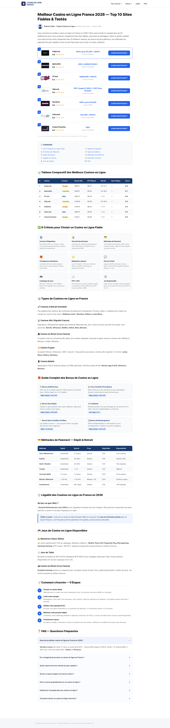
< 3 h (103, 196)
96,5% (89, 212)
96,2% (89, 196)
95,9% (89, 201)
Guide (138, 4)
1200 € (76, 217)
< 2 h (103, 217)
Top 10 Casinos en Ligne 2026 (54, 149)
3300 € (77, 207)
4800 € (77, 212)
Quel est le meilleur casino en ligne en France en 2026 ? (61, 640)
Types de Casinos (93, 152)
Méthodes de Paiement (95, 155)
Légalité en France (49, 158)
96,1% (89, 186)
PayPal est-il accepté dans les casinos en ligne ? (59, 690)
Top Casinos (116, 4)
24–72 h (104, 186)
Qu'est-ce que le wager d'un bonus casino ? (57, 674)
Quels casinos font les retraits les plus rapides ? (58, 666)
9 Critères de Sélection (51, 152)
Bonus (129, 4)
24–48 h (104, 191)
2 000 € (77, 201)
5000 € (77, 191)
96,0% (89, 191)
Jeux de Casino (48, 161)
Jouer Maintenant (119, 53)
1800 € (76, 186)
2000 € (77, 196)
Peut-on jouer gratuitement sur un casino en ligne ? (60, 682)
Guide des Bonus (49, 155)
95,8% (89, 217)
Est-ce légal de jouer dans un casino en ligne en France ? (62, 657)
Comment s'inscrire (94, 158)
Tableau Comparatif (94, 149)
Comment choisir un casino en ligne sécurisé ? (58, 698)
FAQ (145, 4)
